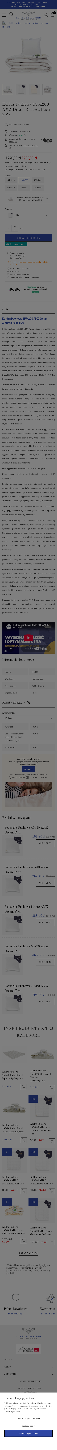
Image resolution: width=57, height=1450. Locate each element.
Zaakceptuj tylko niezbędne (28, 1418)
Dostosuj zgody (28, 1426)
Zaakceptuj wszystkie (28, 1433)
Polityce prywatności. (12, 1411)
